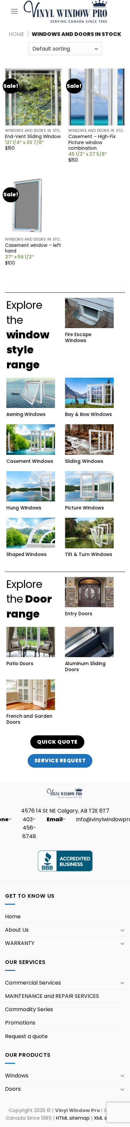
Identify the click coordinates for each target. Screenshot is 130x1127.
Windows (16, 1075)
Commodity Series (29, 1009)
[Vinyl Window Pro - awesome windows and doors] (65, 11)
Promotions (20, 1023)
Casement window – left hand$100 (33, 254)
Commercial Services (33, 983)
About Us (17, 930)
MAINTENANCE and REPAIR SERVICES (52, 996)
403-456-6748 (29, 828)
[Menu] (14, 11)
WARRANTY (19, 943)
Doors (13, 1089)
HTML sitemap (73, 1118)
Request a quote (26, 1036)
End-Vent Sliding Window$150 (33, 142)
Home (16, 34)
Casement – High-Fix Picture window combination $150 (92, 148)
